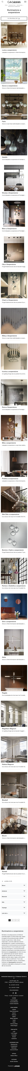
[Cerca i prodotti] (3, 2)
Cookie (10, 995)
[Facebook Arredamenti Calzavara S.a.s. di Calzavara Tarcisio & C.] (13, 992)
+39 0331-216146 (15, 984)
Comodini (14, 1035)
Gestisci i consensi (18, 995)
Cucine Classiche (14, 1003)
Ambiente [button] (4, 891)
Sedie (14, 1022)
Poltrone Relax (14, 1023)
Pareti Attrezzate (14, 1011)
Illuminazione (19, 5)
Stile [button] (3, 902)
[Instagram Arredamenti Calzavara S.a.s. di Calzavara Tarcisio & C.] (15, 992)
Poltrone (14, 1014)
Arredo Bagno (14, 1025)
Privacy (6, 995)
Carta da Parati (14, 1049)
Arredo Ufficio (14, 1055)
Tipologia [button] (4, 907)
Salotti (14, 1013)
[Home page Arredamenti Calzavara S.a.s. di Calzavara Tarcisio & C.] (14, 2)
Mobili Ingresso (14, 1018)
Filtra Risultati (13, 18)
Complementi (14, 1046)
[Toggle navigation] (25, 2)
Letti (14, 1031)
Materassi (14, 1048)
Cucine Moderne (14, 1001)
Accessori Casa (12, 5)
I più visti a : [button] (5, 913)
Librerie (14, 1009)
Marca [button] (3, 885)
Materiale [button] (4, 896)
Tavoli (14, 1020)
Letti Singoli (14, 1033)
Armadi (14, 1036)
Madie (14, 1016)
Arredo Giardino (14, 1061)
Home (6, 5)
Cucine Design (14, 1000)
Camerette (14, 1038)
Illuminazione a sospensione (14, 6)
